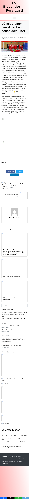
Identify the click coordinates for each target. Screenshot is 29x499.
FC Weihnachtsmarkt (6, 444)
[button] (14, 18)
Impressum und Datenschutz (9, 458)
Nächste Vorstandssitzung (7, 314)
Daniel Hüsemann (14, 218)
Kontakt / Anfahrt (16, 456)
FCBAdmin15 (22, 37)
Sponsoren (22, 458)
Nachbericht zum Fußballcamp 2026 (10, 325)
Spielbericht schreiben (7, 460)
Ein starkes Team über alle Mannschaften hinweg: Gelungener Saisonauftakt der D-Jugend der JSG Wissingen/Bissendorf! (13, 339)
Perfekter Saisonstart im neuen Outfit (10, 334)
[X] (11, 498)
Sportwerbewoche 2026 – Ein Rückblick (11, 345)
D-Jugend (5, 38)
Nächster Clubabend (6, 312)
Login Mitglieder (6, 456)
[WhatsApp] (18, 498)
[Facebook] (3, 498)
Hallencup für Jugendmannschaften (10, 446)
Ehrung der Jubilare (6, 318)
